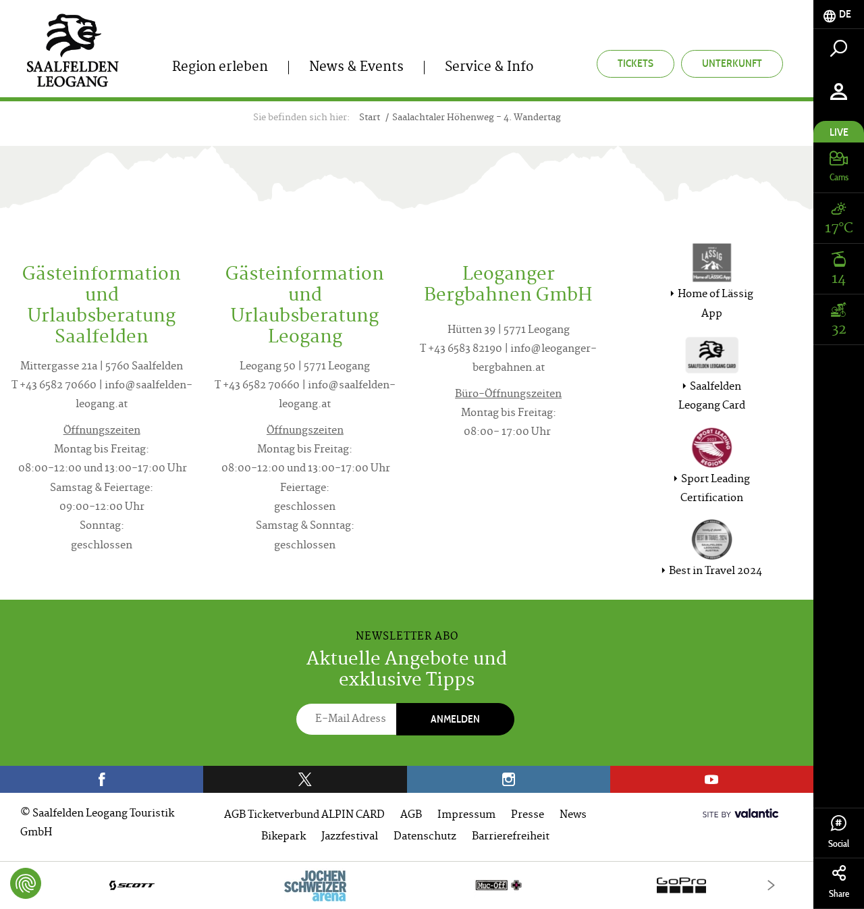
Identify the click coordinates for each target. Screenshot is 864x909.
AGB (411, 815)
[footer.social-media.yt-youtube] (711, 779)
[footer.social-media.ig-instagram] (508, 779)
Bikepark (283, 837)
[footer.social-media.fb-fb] (101, 779)
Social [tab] (838, 844)
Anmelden (455, 718)
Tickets (635, 63)
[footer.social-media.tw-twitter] (304, 779)
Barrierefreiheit (510, 837)
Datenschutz (425, 837)
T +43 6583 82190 (461, 349)
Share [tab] (839, 894)
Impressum (466, 815)
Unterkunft (732, 63)
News (573, 815)
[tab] (838, 14)
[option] (406, 885)
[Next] (771, 885)
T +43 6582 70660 (54, 386)
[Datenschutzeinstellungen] (25, 883)
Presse (527, 815)
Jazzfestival (349, 837)
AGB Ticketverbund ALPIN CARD (304, 815)
